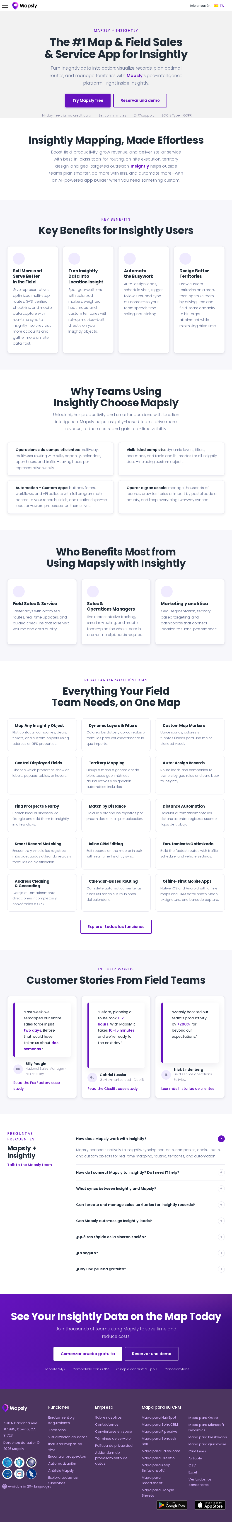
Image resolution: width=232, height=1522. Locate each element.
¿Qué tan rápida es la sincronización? (149, 1237)
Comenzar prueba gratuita (88, 1353)
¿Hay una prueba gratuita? (149, 1269)
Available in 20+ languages (29, 1486)
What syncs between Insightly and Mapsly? (149, 1188)
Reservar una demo (140, 100)
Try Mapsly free (87, 100)
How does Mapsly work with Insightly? (150, 1138)
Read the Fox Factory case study (36, 1085)
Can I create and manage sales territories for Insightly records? (149, 1204)
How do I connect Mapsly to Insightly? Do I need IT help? (149, 1172)
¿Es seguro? (149, 1253)
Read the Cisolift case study (112, 1088)
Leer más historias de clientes (187, 1088)
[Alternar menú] (7, 6)
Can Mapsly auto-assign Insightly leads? (149, 1220)
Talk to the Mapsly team (29, 1164)
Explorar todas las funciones (116, 926)
